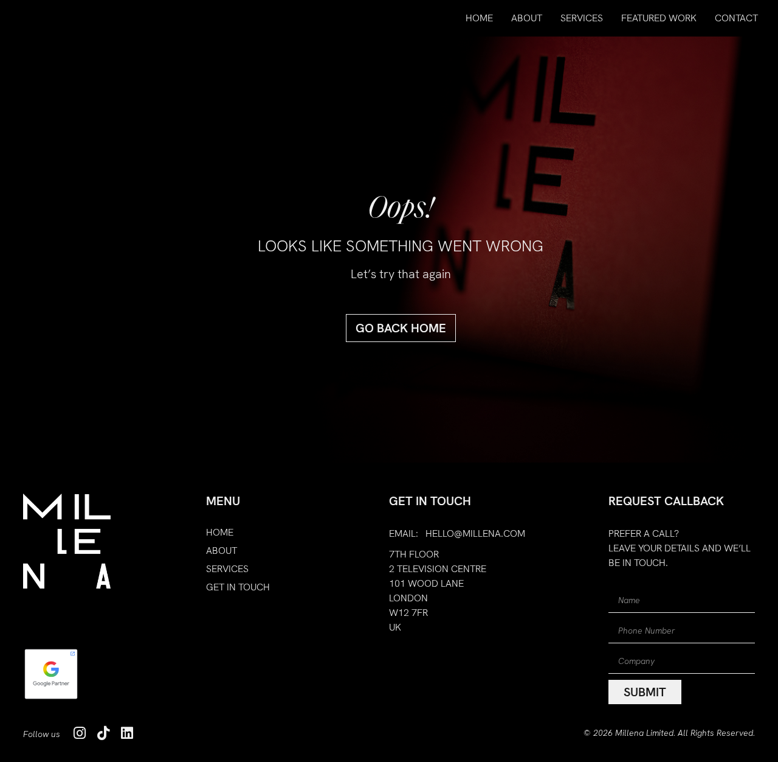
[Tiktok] (103, 733)
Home (479, 18)
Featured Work (659, 18)
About (526, 18)
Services (581, 18)
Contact (736, 18)
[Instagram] (79, 733)
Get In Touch (238, 587)
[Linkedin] (127, 733)
